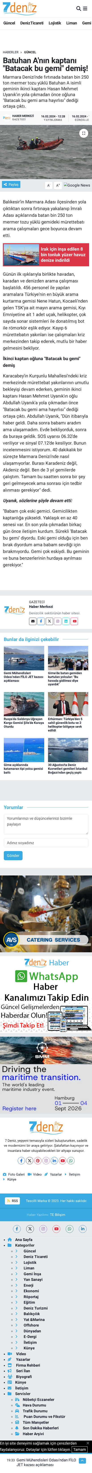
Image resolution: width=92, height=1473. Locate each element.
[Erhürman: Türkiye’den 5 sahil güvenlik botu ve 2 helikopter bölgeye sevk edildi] (68, 703)
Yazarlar (56, 1174)
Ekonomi (31, 1291)
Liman (71, 23)
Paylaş (14, 185)
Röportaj (30, 1297)
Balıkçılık (31, 1314)
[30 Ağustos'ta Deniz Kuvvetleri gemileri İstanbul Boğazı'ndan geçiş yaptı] (68, 750)
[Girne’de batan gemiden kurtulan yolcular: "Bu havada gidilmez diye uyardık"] (68, 658)
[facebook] (17, 1229)
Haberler (11, 52)
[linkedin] (83, 1229)
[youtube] (56, 1229)
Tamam (79, 1449)
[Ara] (78, 8)
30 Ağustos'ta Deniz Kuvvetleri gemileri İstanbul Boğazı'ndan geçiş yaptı (67, 768)
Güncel (9, 23)
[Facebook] (41, 621)
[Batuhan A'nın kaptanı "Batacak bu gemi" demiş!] (46, 152)
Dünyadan (32, 1331)
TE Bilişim (57, 1215)
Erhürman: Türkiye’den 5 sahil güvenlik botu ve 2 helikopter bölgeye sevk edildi (65, 724)
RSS (14, 1201)
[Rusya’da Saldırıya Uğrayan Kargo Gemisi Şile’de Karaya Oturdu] (24, 703)
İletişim (74, 1174)
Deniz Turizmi (35, 1308)
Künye (11, 1179)
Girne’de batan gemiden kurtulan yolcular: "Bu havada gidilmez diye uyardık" (65, 678)
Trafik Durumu (35, 1411)
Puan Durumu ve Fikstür (44, 1416)
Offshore (31, 1325)
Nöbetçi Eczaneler (38, 1399)
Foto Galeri (16, 1174)
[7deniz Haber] (19, 8)
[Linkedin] (66, 621)
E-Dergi (30, 1336)
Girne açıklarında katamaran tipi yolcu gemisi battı (23, 768)
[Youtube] (74, 621)
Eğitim (29, 1302)
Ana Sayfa (23, 1239)
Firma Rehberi (27, 1365)
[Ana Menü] (85, 8)
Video (37, 1174)
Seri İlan (22, 1371)
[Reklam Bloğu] (46, 913)
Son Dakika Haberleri (41, 1428)
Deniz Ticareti (32, 23)
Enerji (28, 1285)
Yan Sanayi (33, 1279)
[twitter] (30, 1229)
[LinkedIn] (54, 1160)
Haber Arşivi (33, 1434)
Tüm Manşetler (36, 1422)
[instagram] (43, 1229)
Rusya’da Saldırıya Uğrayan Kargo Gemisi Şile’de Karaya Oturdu (24, 722)
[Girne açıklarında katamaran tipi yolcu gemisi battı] (24, 750)
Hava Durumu (34, 1405)
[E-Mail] (32, 621)
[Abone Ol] (77, 185)
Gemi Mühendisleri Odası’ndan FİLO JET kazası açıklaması (23, 676)
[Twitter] (49, 621)
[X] (29, 1160)
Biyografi (23, 1376)
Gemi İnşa (32, 1274)
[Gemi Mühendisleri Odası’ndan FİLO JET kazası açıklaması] (24, 658)
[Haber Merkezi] (14, 610)
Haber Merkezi (41, 606)
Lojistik (55, 23)
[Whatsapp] (71, 1160)
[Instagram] (57, 621)
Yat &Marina (34, 1319)
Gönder (13, 855)
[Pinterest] (38, 1160)
